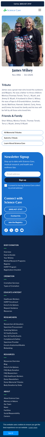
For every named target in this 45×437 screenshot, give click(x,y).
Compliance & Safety (12, 339)
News (6, 407)
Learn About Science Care (14, 143)
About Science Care (11, 398)
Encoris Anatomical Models (14, 345)
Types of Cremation (11, 286)
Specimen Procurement (13, 327)
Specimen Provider (11, 342)
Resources (8, 311)
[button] (39, 10)
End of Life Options (11, 305)
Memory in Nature (11, 401)
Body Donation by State (13, 385)
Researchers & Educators (13, 324)
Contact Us (15, 216)
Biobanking (8, 348)
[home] (12, 9)
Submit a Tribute (10, 138)
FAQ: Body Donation (11, 370)
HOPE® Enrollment (11, 302)
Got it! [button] (10, 433)
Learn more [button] (33, 427)
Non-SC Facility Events (12, 336)
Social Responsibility (12, 413)
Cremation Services (11, 283)
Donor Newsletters (11, 379)
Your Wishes (9, 258)
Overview (7, 252)
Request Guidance (11, 308)
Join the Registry (15, 222)
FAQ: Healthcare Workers (13, 376)
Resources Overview (12, 361)
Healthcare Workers (11, 299)
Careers (7, 416)
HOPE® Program (10, 267)
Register (7, 264)
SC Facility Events (10, 333)
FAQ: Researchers (10, 373)
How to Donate (9, 255)
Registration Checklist (12, 270)
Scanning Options (10, 330)
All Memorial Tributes (13, 133)
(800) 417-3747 (15, 209)
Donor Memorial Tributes (13, 382)
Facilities (7, 410)
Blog (5, 364)
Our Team (7, 404)
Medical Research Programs (14, 261)
